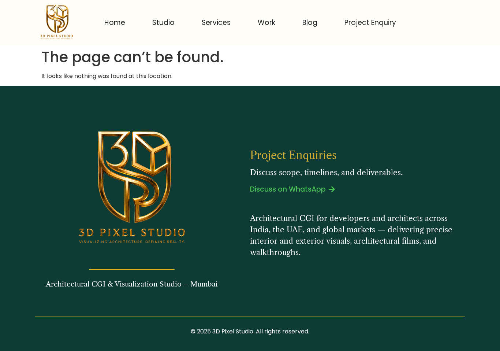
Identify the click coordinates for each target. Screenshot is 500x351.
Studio (163, 22)
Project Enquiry (370, 22)
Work (266, 22)
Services (216, 22)
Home (114, 22)
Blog (309, 22)
